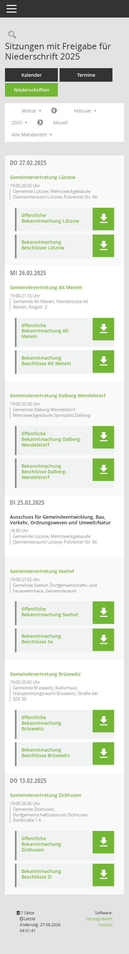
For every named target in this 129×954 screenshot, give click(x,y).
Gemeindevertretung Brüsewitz (45, 674)
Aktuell (60, 122)
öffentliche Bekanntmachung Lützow (50, 218)
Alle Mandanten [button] (30, 134)
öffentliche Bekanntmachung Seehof (50, 612)
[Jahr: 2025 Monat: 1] (54, 111)
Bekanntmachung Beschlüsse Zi (41, 874)
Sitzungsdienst (99, 922)
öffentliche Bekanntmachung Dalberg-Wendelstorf (52, 439)
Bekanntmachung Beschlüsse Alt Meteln (46, 361)
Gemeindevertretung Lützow (42, 177)
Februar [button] (83, 111)
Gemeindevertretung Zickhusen (45, 795)
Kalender (32, 75)
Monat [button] (29, 111)
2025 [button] (17, 122)
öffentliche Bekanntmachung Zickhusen (41, 844)
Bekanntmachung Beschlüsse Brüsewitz (46, 753)
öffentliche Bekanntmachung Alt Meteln (45, 331)
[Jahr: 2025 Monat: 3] (40, 123)
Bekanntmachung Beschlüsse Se (41, 639)
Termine (86, 75)
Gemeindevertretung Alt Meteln (46, 287)
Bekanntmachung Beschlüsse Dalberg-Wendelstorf (44, 471)
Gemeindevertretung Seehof (42, 571)
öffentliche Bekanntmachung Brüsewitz (41, 723)
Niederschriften (31, 90)
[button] (103, 219)
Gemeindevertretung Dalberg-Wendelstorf (58, 395)
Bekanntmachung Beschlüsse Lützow (43, 245)
